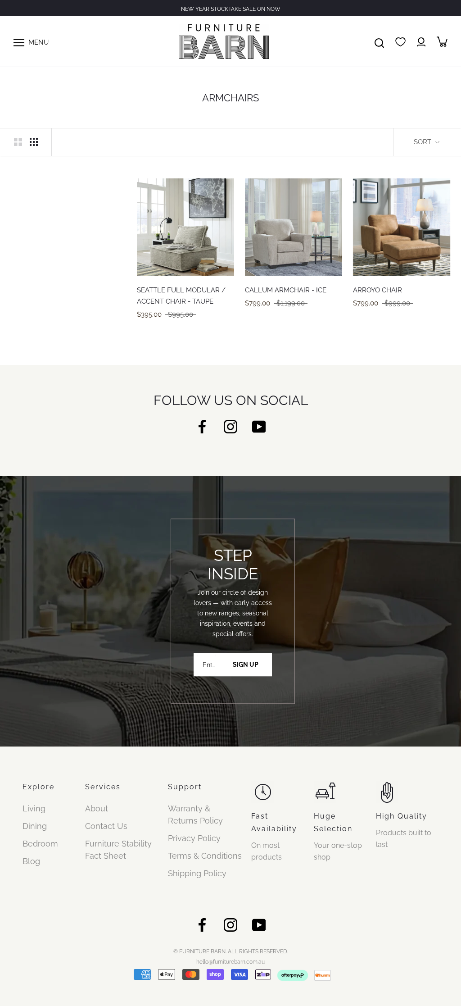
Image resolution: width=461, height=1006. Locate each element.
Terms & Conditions (205, 855)
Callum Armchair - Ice (285, 290)
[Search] (379, 41)
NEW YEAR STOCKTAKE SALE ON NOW (230, 9)
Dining (35, 826)
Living (34, 808)
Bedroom (40, 843)
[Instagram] (230, 426)
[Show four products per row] (34, 141)
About (96, 808)
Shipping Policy (197, 873)
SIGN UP (245, 664)
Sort (423, 142)
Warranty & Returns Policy (195, 814)
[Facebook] (202, 426)
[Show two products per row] (18, 141)
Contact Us (106, 826)
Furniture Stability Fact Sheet (118, 849)
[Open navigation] (19, 41)
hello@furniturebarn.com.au (230, 962)
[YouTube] (259, 426)
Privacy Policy (194, 838)
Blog (31, 861)
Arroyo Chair (377, 290)
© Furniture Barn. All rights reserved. (230, 951)
